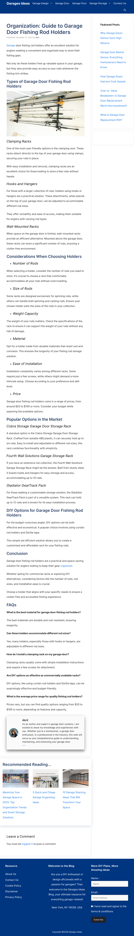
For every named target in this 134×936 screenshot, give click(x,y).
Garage (11, 45)
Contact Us (119, 3)
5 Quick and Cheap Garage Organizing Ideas (44, 797)
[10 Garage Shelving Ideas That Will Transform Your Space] (76, 786)
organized (66, 565)
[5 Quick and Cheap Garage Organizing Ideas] (46, 786)
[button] (124, 10)
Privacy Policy (13, 897)
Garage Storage (98, 3)
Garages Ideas (18, 3)
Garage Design (40, 3)
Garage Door (62, 3)
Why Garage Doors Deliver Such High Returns (111, 38)
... (23, 744)
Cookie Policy (13, 885)
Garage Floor (79, 3)
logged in (27, 843)
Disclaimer (11, 891)
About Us (10, 874)
